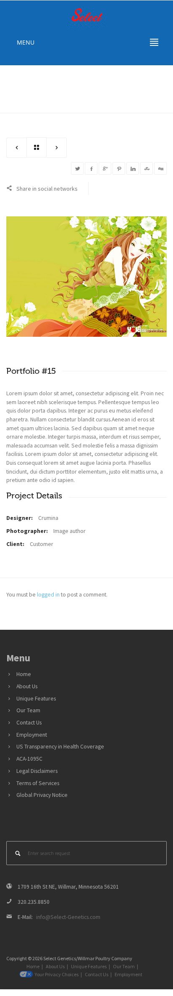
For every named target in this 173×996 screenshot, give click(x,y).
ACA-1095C (29, 758)
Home (122, 84)
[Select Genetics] (86, 17)
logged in (48, 594)
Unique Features (36, 698)
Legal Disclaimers (37, 771)
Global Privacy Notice (42, 795)
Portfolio (147, 84)
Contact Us (29, 722)
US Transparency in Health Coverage (60, 746)
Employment (31, 734)
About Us (26, 686)
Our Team (28, 710)
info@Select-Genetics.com (68, 917)
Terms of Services (37, 783)
